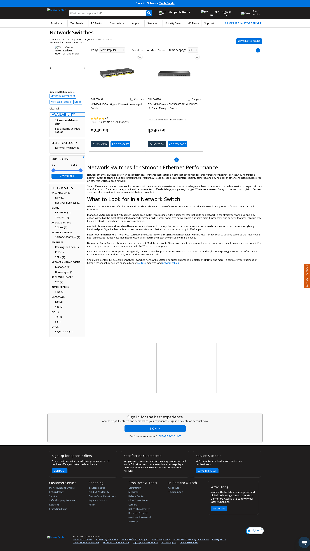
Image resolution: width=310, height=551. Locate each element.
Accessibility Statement (107, 539)
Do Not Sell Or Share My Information (191, 539)
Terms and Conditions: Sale (116, 542)
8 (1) (57, 321)
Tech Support (175, 491)
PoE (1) (59, 252)
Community (134, 487)
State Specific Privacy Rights (135, 539)
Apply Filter (67, 176)
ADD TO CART (120, 144)
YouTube (251, 536)
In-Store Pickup (97, 487)
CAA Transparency (161, 539)
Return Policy (56, 491)
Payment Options (98, 500)
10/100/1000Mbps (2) (67, 237)
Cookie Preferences (189, 542)
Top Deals (76, 23)
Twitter (239, 536)
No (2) (59, 301)
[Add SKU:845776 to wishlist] (197, 57)
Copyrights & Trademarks (145, 542)
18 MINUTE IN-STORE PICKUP (243, 23)
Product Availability (99, 491)
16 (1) (58, 316)
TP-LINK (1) (62, 217)
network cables (170, 262)
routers (141, 262)
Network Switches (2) (67, 148)
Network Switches (63, 96)
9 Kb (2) (59, 292)
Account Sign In (168, 542)
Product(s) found (249, 40)
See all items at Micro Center (68, 130)
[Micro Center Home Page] (56, 9)
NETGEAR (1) (63, 212)
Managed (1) (62, 267)
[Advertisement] (122, 368)
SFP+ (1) (60, 257)
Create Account (170, 436)
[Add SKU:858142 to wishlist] (140, 57)
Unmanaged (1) (64, 272)
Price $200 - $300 (61, 102)
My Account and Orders (62, 487)
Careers (132, 504)
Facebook (232, 536)
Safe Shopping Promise (62, 500)
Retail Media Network (140, 517)
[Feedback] (306, 275)
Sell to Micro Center (139, 509)
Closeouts (173, 487)
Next (84, 68)
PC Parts (96, 23)
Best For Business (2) (67, 202)
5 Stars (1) (61, 227)
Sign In (155, 429)
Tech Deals (167, 3)
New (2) (59, 197)
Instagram (245, 536)
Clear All (54, 108)
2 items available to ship (66, 122)
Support (209, 23)
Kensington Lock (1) (67, 247)
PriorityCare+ (173, 23)
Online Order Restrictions (102, 496)
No (77, 102)
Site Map (133, 521)
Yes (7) (59, 282)
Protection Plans (58, 509)
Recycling (54, 504)
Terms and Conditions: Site (86, 542)
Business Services (138, 513)
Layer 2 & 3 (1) (63, 331)
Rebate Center (136, 496)
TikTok (256, 536)
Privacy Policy (219, 539)
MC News (193, 23)
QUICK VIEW (100, 144)
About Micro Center (82, 539)
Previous (51, 68)
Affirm (92, 504)
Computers (117, 23)
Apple (135, 23)
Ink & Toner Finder (138, 500)
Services (152, 23)
